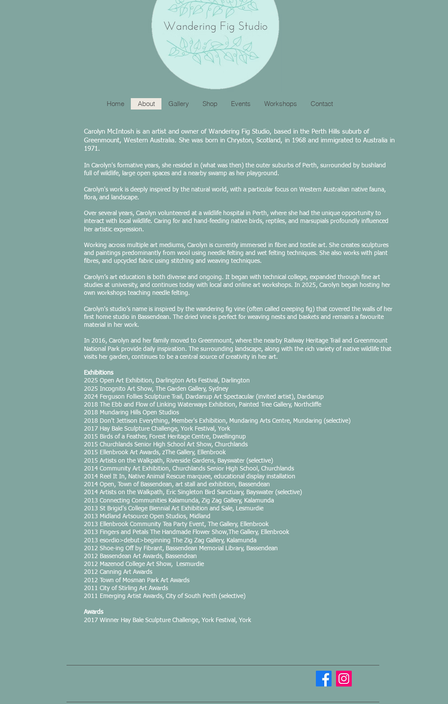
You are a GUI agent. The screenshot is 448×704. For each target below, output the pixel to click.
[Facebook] (324, 678)
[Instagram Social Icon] (344, 678)
